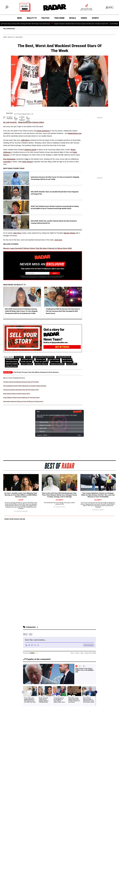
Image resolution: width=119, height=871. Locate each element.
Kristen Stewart (12, 364)
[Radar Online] (55, 7)
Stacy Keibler (27, 364)
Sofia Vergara (53, 359)
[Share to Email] (28, 117)
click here (58, 240)
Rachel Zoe (41, 359)
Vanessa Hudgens (57, 364)
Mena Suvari (67, 359)
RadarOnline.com (75, 133)
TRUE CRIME (59, 18)
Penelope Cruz (11, 366)
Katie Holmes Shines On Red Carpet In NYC (16, 393)
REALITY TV (32, 18)
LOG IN (110, 7)
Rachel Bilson (26, 361)
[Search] (7, 8)
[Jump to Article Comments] (4, 117)
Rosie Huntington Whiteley (44, 357)
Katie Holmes (67, 361)
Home (5, 37)
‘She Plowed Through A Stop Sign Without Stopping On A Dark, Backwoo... (37, 372)
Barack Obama (69, 233)
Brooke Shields (41, 364)
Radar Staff (9, 113)
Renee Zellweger (41, 361)
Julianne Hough (30, 150)
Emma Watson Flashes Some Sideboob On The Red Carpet (21, 397)
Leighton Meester (63, 357)
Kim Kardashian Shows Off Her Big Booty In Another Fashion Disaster (24, 386)
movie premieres (43, 131)
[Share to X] (16, 117)
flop (26, 159)
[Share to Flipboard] (22, 117)
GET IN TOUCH (62, 347)
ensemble (7, 162)
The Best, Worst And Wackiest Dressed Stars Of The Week (21, 382)
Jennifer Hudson (12, 359)
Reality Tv (11, 37)
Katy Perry (17, 233)
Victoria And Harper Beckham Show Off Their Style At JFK (21, 389)
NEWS (19, 18)
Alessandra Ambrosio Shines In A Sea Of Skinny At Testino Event (23, 401)
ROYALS (72, 18)
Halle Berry (71, 364)
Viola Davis (19, 37)
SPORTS (95, 18)
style (28, 357)
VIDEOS (84, 18)
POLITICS (45, 18)
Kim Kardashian (9, 159)
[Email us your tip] (25, 11)
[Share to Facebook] (10, 117)
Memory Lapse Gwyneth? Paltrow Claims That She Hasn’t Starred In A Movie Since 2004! (37, 248)
